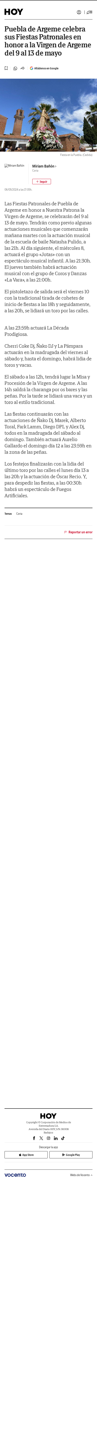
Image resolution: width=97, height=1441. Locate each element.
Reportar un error (80, 532)
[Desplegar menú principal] (89, 12)
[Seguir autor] (41, 181)
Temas (8, 513)
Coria (19, 513)
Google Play (73, 1155)
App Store (28, 1155)
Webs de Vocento (80, 1175)
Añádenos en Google (46, 68)
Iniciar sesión (79, 12)
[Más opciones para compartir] (22, 68)
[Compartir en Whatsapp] (15, 68)
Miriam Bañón (43, 166)
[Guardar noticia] (6, 68)
